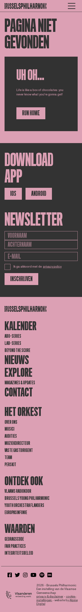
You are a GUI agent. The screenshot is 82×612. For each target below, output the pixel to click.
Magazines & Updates (20, 382)
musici (9, 429)
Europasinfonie (16, 512)
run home (31, 113)
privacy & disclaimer (49, 597)
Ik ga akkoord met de (37, 267)
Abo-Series (13, 336)
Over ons (11, 422)
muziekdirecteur (17, 443)
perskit (10, 464)
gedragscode (14, 539)
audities (11, 436)
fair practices (15, 546)
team (8, 457)
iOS (13, 193)
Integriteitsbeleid (19, 553)
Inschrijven (21, 278)
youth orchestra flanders (24, 505)
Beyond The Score (17, 350)
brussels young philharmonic (27, 498)
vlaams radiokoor (18, 491)
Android (38, 193)
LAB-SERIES (13, 343)
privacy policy (52, 267)
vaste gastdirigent (19, 450)
